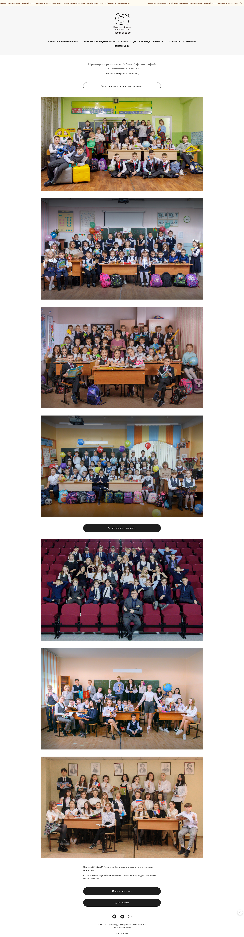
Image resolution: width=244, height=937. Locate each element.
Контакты (174, 41)
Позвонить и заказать (124, 528)
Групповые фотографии (63, 41)
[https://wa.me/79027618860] (130, 916)
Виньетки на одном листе (100, 41)
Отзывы (191, 41)
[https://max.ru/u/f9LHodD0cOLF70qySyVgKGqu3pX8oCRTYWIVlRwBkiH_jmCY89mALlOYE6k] (114, 916)
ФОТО (124, 41)
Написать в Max (123, 891)
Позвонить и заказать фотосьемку (123, 86)
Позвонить (123, 903)
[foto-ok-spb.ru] (122, 23)
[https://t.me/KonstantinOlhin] (122, 916)
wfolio (125, 933)
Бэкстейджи (122, 46)
